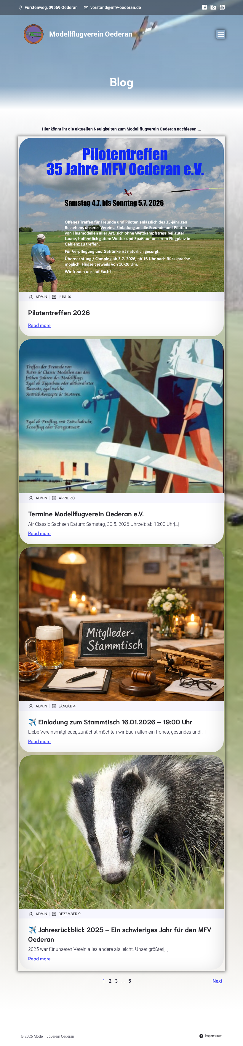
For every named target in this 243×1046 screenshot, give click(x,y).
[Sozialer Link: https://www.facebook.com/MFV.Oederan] (203, 7)
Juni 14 (65, 296)
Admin (41, 296)
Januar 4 (67, 705)
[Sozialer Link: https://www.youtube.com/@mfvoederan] (220, 7)
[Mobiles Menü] (220, 34)
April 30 (67, 497)
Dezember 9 (70, 913)
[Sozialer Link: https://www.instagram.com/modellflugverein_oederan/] (211, 7)
